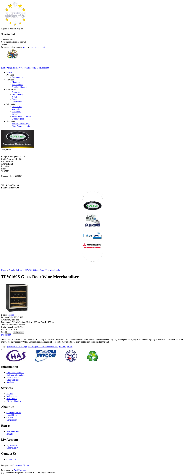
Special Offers (13, 431)
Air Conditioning (19, 87)
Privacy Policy (13, 377)
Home (3, 68)
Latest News (12, 415)
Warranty (16, 109)
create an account (37, 47)
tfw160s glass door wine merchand (43, 346)
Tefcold (19, 270)
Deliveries (16, 111)
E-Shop (10, 394)
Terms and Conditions (21, 116)
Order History (12, 448)
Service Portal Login (21, 124)
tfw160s (62, 346)
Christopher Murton (20, 465)
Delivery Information (16, 375)
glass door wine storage (17, 346)
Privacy (15, 114)
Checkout (45, 68)
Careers (15, 99)
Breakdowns (17, 84)
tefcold (69, 346)
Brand (11, 270)
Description (6, 335)
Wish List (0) (11, 68)
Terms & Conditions (15, 372)
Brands (10, 434)
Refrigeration (17, 77)
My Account (22, 68)
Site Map (10, 382)
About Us (16, 92)
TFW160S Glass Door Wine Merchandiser (43, 270)
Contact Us (17, 106)
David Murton (20, 470)
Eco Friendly (17, 94)
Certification (17, 102)
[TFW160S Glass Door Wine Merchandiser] (16, 312)
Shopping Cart (34, 68)
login (25, 47)
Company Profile (14, 412)
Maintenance (17, 82)
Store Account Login (21, 126)
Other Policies (18, 119)
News (14, 97)
